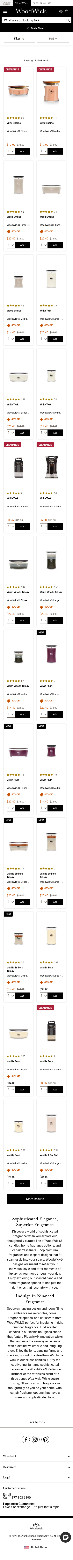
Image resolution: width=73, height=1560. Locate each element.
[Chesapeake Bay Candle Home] (42, 3)
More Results (35, 1199)
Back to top (36, 1422)
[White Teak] (51, 300)
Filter (17, 38)
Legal (6, 1477)
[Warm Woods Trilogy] (18, 581)
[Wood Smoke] (18, 206)
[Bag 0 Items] (67, 11)
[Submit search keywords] (61, 11)
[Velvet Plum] (51, 675)
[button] (65, 1537)
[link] (36, 28)
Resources (9, 1467)
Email (7, 1494)
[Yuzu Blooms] (18, 112)
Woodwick (10, 1456)
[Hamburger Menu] (5, 11)
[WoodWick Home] (21, 3)
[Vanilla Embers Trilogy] (18, 863)
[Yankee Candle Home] (6, 3)
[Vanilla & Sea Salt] (51, 1144)
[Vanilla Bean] (51, 957)
